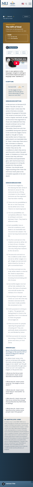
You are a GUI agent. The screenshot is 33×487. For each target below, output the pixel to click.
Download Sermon (10, 52)
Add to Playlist (24, 52)
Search (26, 16)
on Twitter (12, 36)
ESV (20, 86)
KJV (23, 86)
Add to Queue (17, 52)
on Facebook (13, 38)
